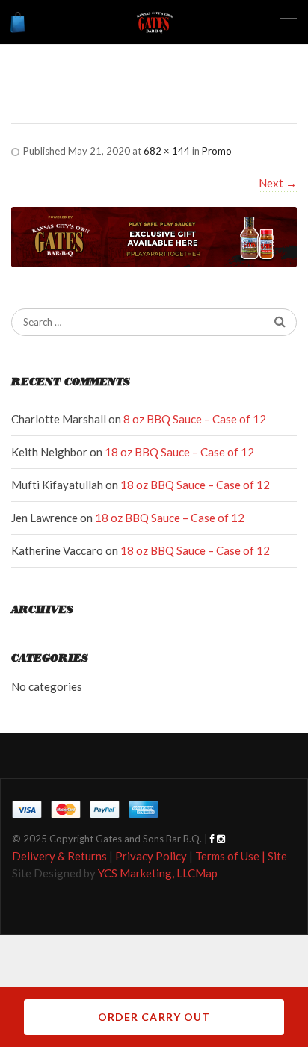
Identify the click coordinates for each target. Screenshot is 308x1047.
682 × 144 (167, 151)
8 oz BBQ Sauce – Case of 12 (194, 419)
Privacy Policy (151, 856)
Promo (217, 151)
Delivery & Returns (59, 856)
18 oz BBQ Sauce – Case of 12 (179, 452)
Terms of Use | (231, 856)
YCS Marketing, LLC (146, 873)
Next (278, 183)
